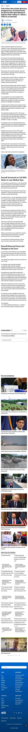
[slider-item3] (12, 655)
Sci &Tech (3, 686)
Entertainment (4, 687)
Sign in (19, 2)
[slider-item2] (11, 655)
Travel (2, 700)
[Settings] (25, 651)
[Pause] (3, 651)
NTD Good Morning (19, 682)
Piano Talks (17, 687)
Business (3, 680)
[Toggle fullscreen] (23, 651)
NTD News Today (18, 684)
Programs (18, 672)
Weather (3, 682)
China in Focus (18, 680)
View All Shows (18, 691)
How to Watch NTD (19, 700)
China (2, 676)
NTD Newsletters (18, 702)
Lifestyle (4, 695)
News (2, 5)
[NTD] (3, 713)
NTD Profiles (18, 698)
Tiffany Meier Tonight (19, 675)
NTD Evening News (19, 678)
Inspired (3, 707)
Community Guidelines (9, 335)
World (2, 678)
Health (2, 684)
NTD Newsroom (9, 20)
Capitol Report (18, 676)
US (1, 675)
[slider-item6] (16, 655)
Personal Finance (5, 705)
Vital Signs (17, 689)
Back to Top (26, 725)
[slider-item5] (15, 655)
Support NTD (18, 703)
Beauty (2, 702)
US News (7, 5)
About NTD (18, 695)
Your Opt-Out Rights (14, 728)
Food (2, 698)
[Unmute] (25, 647)
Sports (2, 689)
